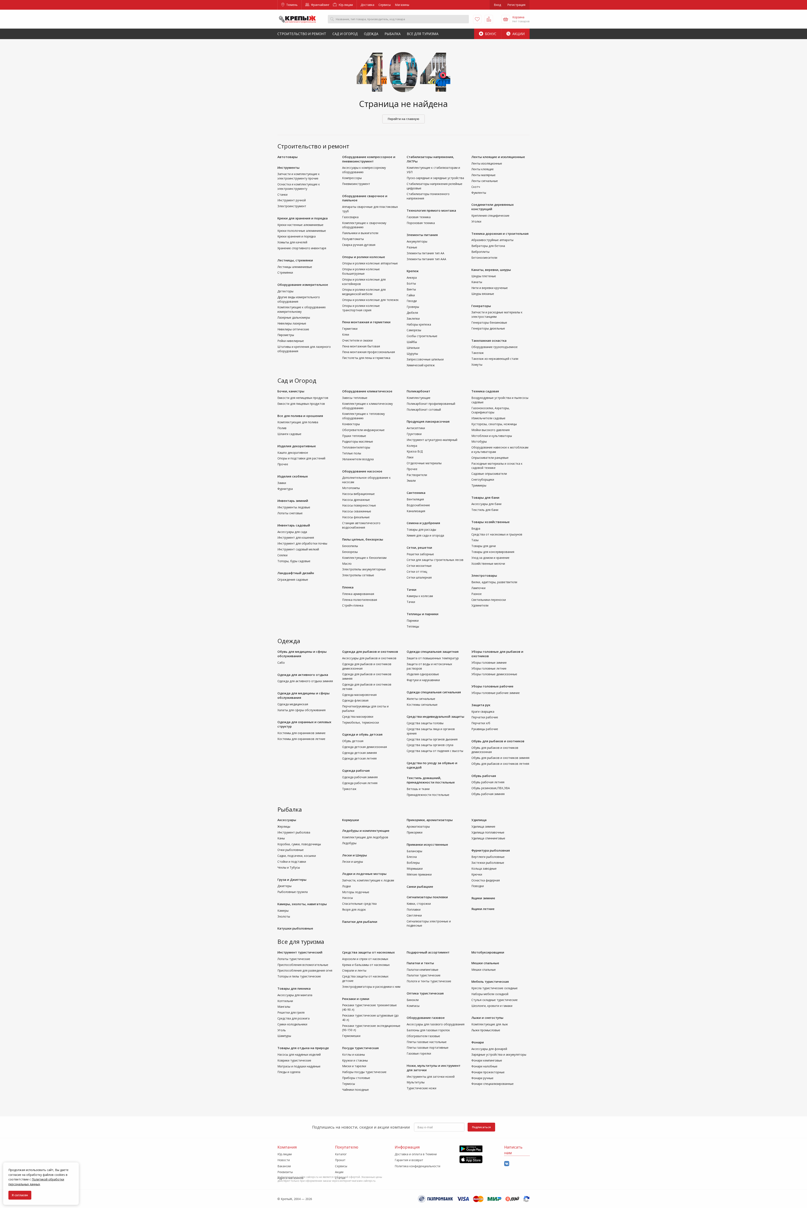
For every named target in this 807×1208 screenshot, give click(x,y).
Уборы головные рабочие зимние (495, 693)
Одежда (371, 34)
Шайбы (412, 342)
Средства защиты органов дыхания (432, 739)
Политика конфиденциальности (417, 1166)
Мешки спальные (485, 963)
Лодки (346, 886)
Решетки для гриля (291, 1012)
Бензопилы (350, 546)
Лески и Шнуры (354, 855)
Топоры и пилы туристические (299, 976)
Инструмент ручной (291, 200)
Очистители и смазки (357, 340)
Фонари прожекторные (488, 1072)
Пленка (347, 587)
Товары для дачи (483, 546)
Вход (497, 5)
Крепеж (413, 271)
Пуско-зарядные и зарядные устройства (435, 178)
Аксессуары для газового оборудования (435, 1024)
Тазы (475, 540)
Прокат (340, 1160)
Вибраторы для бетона (488, 246)
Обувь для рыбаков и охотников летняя (500, 764)
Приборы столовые (356, 1078)
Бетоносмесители (484, 258)
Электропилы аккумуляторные (364, 569)
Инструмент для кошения (295, 537)
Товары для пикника (294, 988)
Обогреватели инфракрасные (363, 430)
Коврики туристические (294, 1060)
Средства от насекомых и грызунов (496, 534)
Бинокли (413, 1000)
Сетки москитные (419, 566)
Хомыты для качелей (292, 242)
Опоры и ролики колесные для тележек (370, 300)
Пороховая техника (421, 223)
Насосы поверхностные (359, 505)
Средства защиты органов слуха (430, 745)
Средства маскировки (357, 717)
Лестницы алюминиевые (294, 267)
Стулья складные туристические (494, 1000)
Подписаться (481, 1127)
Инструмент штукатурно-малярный (432, 440)
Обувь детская (352, 741)
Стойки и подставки (291, 862)
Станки (282, 194)
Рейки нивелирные (290, 341)
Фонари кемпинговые (486, 1060)
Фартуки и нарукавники (423, 680)
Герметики (349, 329)
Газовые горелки (419, 1053)
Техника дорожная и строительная (500, 233)
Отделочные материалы (424, 463)
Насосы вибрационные (358, 494)
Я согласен (20, 1195)
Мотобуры (479, 441)
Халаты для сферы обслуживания (301, 710)
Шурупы (412, 354)
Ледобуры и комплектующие (365, 830)
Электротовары (484, 575)
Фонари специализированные (492, 1084)
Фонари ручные (482, 1078)
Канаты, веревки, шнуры (491, 270)
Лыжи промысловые (485, 1030)
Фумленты (478, 193)
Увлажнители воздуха (358, 459)
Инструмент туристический (299, 952)
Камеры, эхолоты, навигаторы (302, 904)
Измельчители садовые (488, 418)
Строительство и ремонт (301, 34)
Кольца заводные (484, 868)
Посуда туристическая (360, 1048)
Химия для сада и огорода (425, 535)
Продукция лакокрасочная (428, 421)
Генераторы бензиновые (489, 322)
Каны (281, 838)
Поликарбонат (418, 391)
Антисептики (416, 428)
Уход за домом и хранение (490, 558)
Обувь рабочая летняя (487, 782)
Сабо (281, 663)
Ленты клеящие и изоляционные (498, 157)
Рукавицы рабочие (484, 729)
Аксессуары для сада (292, 532)
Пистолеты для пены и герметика (366, 358)
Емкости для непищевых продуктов (302, 398)
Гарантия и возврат (409, 1160)
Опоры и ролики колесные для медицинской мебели (364, 291)
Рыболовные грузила (292, 892)
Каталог (341, 1154)
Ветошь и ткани (418, 789)
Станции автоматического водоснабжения (361, 525)
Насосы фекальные (356, 517)
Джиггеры (284, 886)
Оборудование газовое (426, 1017)
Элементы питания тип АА (425, 253)
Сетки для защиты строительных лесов (435, 560)
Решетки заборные (420, 554)
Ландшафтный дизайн (295, 573)
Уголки (476, 221)
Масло (347, 564)
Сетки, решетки (419, 547)
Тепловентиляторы (356, 447)
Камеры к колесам (420, 596)
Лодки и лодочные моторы (364, 874)
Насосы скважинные (356, 511)
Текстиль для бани (484, 510)
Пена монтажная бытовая (361, 346)
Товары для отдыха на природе (303, 1048)
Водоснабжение (418, 505)
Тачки (411, 589)
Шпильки (413, 348)
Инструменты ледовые (293, 507)
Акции (518, 34)
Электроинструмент (291, 206)
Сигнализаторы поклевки (427, 897)
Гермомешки (351, 1036)
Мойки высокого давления (490, 430)
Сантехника (416, 493)
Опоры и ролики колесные (363, 257)
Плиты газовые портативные (427, 1048)
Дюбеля (412, 313)
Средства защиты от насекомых (368, 952)
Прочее (282, 464)
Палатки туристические (423, 975)
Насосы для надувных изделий (299, 1054)
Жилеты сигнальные (421, 699)
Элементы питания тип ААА (426, 259)
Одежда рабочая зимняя (360, 777)
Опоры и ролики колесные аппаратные (370, 263)
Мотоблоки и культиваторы (491, 436)
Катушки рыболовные (295, 928)
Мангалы (283, 1007)
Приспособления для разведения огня (304, 970)
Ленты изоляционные (486, 163)
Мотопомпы (351, 488)
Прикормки (414, 832)
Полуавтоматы (353, 239)
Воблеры (413, 863)
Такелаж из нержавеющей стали (494, 359)
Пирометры (285, 335)
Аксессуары (286, 820)
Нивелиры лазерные (291, 323)
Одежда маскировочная (359, 695)
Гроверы (413, 307)
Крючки (476, 874)
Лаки (410, 457)
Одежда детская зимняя (359, 753)
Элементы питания (422, 235)
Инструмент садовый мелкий (298, 549)
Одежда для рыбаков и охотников (370, 651)
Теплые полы (351, 453)
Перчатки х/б (480, 723)
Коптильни (285, 1001)
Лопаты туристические (293, 959)
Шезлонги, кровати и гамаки (491, 1006)
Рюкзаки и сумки (355, 999)
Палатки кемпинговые (422, 970)
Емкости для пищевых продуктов (301, 404)
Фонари (477, 1042)
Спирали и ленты (354, 970)
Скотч (475, 187)
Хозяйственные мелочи (488, 564)
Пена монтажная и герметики (366, 322)
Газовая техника (419, 217)
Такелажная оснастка (488, 340)
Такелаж (477, 353)
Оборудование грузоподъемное (494, 347)
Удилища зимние (483, 826)
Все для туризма (422, 34)
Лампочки (478, 588)
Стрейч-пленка (352, 605)
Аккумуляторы (417, 241)
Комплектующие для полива (297, 422)
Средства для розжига (293, 1018)
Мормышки (415, 868)
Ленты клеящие (482, 169)
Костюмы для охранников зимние (301, 733)
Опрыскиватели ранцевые (490, 458)
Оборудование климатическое (367, 391)
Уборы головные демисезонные (494, 674)
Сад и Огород (345, 34)
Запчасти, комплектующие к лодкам (368, 880)
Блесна (412, 857)
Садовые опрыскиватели (489, 474)
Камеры (283, 911)
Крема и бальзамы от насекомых (366, 965)
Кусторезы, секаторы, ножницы (494, 424)
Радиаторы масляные (357, 441)
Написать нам (513, 1150)
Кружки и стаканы (355, 1060)
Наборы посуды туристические (364, 1072)
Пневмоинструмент (356, 184)
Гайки (411, 295)
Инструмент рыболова (293, 832)
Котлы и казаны (353, 1054)
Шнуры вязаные (482, 294)
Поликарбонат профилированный (431, 404)
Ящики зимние (483, 898)
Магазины (402, 5)
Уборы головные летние (488, 668)
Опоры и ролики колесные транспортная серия (361, 308)
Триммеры (478, 485)
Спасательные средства (359, 904)
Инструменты (288, 167)
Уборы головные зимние (489, 663)
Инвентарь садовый (293, 525)
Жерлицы (283, 826)
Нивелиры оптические (293, 329)
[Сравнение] (489, 19)
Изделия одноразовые (423, 674)
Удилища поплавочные (487, 832)
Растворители (417, 475)
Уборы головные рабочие (492, 686)
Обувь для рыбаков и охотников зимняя (500, 758)
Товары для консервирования (492, 552)
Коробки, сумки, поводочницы (299, 844)
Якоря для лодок (354, 909)
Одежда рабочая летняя (359, 783)
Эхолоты (283, 916)
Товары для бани (485, 497)
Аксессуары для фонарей (489, 1049)
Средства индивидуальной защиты (435, 716)
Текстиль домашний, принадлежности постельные (431, 780)
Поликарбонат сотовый (424, 409)
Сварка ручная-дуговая (358, 245)
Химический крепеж (421, 365)
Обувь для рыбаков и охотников (497, 741)
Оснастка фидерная (485, 880)
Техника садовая (485, 391)
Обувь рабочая (483, 776)
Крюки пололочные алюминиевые (301, 231)
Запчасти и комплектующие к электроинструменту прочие (298, 176)
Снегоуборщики (482, 479)
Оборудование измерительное (302, 284)
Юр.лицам (345, 5)
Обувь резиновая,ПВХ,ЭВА (490, 788)
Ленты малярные (483, 175)
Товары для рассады (421, 529)
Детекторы (285, 291)
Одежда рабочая (356, 770)
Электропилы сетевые (358, 575)
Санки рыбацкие (420, 886)
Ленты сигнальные (484, 181)
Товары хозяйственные (490, 522)
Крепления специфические (490, 216)
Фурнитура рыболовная (490, 850)
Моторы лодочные (355, 892)
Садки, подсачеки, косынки (296, 856)
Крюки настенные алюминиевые (300, 225)
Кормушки (350, 820)
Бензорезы (350, 552)
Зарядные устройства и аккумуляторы (498, 1054)
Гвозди (412, 301)
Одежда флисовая (355, 700)
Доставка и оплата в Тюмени (416, 1154)
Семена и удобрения (423, 523)
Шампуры (284, 1036)
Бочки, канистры (290, 391)
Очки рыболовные (290, 850)
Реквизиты (285, 1172)
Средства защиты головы (425, 723)
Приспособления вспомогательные (302, 965)
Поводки (477, 886)
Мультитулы (416, 1082)
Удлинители (479, 605)
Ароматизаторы (418, 826)
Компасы (413, 1006)
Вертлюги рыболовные (488, 857)
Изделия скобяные (292, 476)
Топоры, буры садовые (293, 561)
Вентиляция (415, 499)
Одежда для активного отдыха (302, 675)
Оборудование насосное (362, 471)
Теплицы (413, 626)
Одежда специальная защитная (433, 651)
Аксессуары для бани (486, 504)
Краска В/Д (415, 451)
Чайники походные (355, 1090)
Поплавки (414, 909)
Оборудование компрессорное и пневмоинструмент (368, 159)
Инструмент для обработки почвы (302, 543)
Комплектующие (418, 398)
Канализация (416, 511)
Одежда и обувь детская (362, 734)
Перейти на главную (403, 119)
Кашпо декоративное (292, 453)
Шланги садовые (289, 434)
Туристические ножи (421, 1088)
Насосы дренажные (356, 500)
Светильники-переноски (488, 600)
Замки (281, 483)
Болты (411, 283)
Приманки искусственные (427, 844)
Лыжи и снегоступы (487, 1017)
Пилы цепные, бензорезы (362, 539)
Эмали (411, 481)
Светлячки (414, 915)
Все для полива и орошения (300, 416)
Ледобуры (349, 843)
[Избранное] (477, 19)
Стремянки (285, 272)
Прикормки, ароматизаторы (430, 820)
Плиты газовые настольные (427, 1042)
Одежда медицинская (292, 704)
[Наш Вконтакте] (506, 1163)
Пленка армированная (358, 594)
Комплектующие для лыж (489, 1024)
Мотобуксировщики (487, 952)
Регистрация (516, 5)
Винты (411, 289)
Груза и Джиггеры (291, 879)
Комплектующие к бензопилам (364, 558)
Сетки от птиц (417, 572)
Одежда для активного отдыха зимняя (305, 681)
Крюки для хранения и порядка (302, 218)
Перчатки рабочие (484, 717)
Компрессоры (352, 178)
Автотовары (287, 157)
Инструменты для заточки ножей (431, 1077)
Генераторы (481, 306)
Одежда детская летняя (359, 758)
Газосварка (350, 217)
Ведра (475, 528)
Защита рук (480, 705)
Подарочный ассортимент (428, 952)
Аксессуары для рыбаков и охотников (369, 658)
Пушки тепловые (354, 436)
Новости (283, 1160)
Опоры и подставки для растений (301, 458)
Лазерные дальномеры (293, 317)
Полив (281, 428)
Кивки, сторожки (419, 904)
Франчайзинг (320, 5)
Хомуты (476, 365)
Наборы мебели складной (489, 994)
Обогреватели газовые (423, 1036)
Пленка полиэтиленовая (359, 600)
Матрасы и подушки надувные (298, 1066)
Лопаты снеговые (290, 513)
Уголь (281, 1030)
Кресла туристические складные (494, 988)
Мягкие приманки (419, 874)
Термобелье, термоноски (360, 722)
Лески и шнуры (352, 862)
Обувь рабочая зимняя (488, 794)
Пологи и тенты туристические (429, 981)
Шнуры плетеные (483, 276)
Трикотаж (349, 789)
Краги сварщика (482, 711)
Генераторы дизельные (488, 328)
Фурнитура (285, 489)
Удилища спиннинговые (488, 838)
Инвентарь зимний (292, 500)
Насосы (347, 898)
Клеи (345, 334)
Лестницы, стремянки (295, 260)
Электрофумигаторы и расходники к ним (371, 987)
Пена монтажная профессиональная (368, 352)
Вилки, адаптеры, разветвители (494, 582)
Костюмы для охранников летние (301, 739)
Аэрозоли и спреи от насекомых (365, 959)
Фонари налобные (484, 1066)
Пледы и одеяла (288, 1072)
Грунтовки (414, 434)
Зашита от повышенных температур (433, 658)
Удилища (479, 820)
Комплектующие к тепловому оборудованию (363, 416)
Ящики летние (482, 909)
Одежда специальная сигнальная (434, 692)
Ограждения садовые (292, 580)
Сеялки (282, 555)
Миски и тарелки (354, 1066)
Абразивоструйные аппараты (492, 240)
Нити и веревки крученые (489, 288)
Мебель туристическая (490, 981)
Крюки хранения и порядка (296, 236)
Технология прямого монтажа (431, 210)
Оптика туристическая (425, 993)
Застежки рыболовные (487, 863)
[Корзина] (505, 19)
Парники (413, 620)
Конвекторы (351, 424)
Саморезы (414, 330)
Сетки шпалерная (419, 577)
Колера (412, 446)
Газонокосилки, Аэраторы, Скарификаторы (490, 410)
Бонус (490, 34)
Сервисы (384, 5)
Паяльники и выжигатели (360, 233)
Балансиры (414, 851)
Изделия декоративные (296, 446)
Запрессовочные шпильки (425, 359)
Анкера (412, 278)
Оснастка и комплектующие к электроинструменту (298, 186)
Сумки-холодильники (292, 1024)
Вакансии (284, 1166)
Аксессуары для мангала (294, 995)
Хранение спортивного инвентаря (301, 248)
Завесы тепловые (354, 398)
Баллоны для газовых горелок (428, 1030)
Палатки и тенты (420, 963)
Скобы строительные (422, 336)
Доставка (367, 5)
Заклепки (413, 318)
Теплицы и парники (422, 614)
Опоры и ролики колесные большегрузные (361, 271)
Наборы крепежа (419, 324)
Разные (412, 247)
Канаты (476, 282)
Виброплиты (480, 252)
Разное (476, 594)
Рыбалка (393, 34)
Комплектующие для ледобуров (365, 837)
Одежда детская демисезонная (364, 747)
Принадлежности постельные (428, 795)
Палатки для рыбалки (359, 921)
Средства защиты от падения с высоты (435, 751)
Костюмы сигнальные (422, 705)
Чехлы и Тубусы (288, 867)
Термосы (348, 1084)
